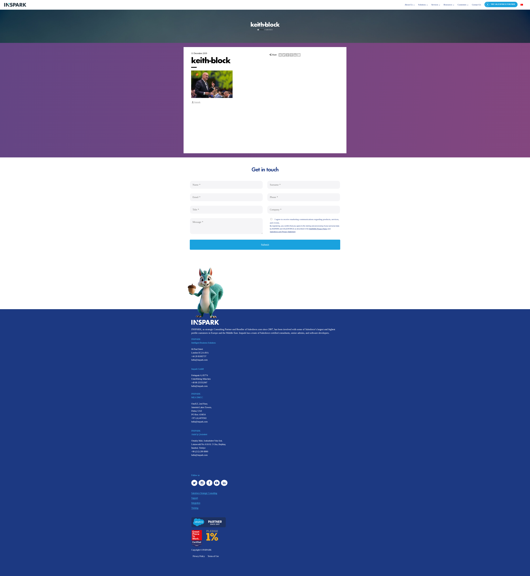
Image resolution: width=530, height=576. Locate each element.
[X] (284, 55)
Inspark (197, 102)
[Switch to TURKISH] (521, 4)
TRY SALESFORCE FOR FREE (503, 4)
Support (194, 498)
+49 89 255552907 (199, 382)
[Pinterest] (291, 55)
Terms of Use (213, 556)
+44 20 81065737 (198, 356)
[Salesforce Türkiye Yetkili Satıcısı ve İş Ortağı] (15, 4)
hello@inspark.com (199, 360)
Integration (195, 503)
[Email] (280, 55)
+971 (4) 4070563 (198, 418)
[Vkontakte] (298, 55)
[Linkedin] (295, 55)
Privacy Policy (199, 556)
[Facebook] (287, 55)
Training (194, 508)
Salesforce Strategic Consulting (204, 493)
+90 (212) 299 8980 (199, 451)
